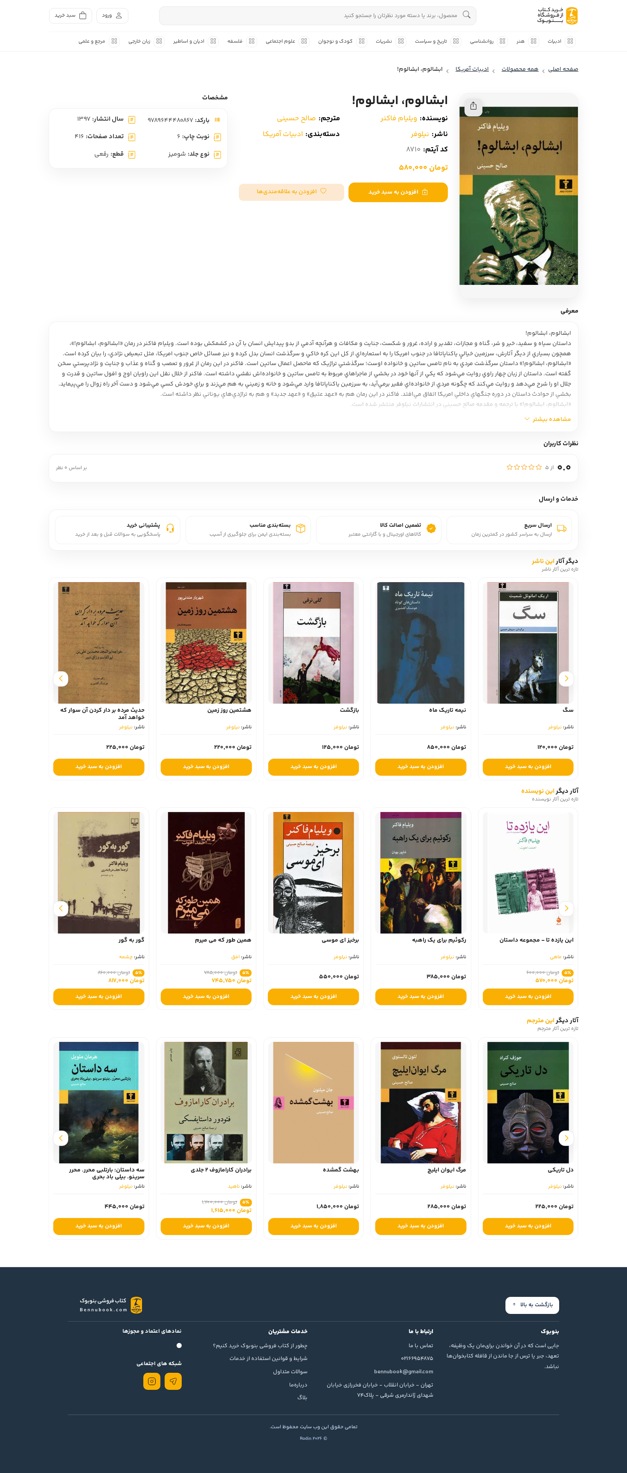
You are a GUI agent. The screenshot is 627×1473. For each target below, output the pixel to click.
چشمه (126, 957)
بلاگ (302, 1398)
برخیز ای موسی (340, 940)
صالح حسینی (296, 118)
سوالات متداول (290, 1372)
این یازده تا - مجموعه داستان (536, 940)
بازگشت (369, 710)
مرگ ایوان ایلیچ (446, 1170)
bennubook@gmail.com (403, 1372)
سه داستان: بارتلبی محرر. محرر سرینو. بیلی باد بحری (107, 1174)
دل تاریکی (561, 1170)
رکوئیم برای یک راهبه (439, 940)
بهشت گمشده (341, 1170)
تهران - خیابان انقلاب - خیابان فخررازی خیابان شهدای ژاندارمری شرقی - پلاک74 (380, 1390)
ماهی (556, 957)
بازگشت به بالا (536, 1305)
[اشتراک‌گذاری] (473, 107)
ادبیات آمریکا (283, 134)
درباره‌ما (298, 1385)
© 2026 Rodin (313, 1438)
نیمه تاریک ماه (467, 710)
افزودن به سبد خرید (393, 192)
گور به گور (132, 940)
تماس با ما (421, 1346)
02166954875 (417, 1358)
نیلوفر (420, 134)
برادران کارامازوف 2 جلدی (221, 1170)
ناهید (234, 1187)
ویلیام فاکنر (398, 118)
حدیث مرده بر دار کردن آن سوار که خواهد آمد (121, 714)
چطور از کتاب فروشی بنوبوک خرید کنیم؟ (260, 1346)
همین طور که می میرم (223, 940)
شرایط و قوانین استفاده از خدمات (268, 1358)
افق (235, 957)
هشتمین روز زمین (249, 710)
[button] (291, 192)
